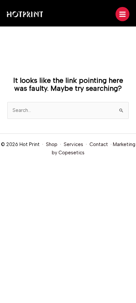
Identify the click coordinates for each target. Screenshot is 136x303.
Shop (51, 144)
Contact (98, 144)
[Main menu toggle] (122, 14)
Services (73, 144)
